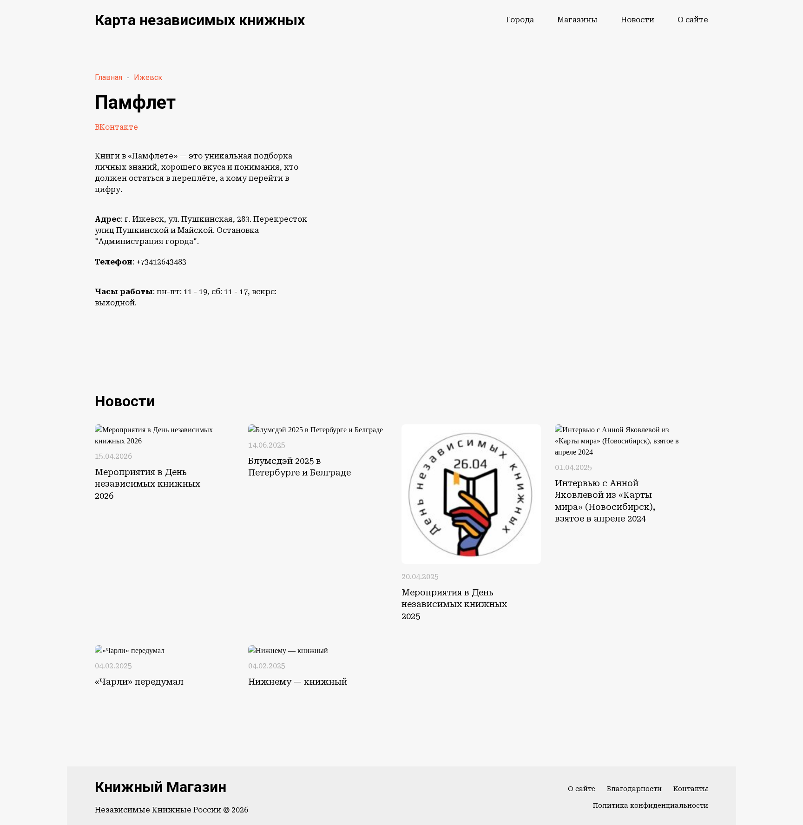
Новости (637, 19)
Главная (108, 77)
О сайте (693, 19)
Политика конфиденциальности (650, 805)
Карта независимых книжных (200, 20)
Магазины (577, 19)
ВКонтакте (116, 127)
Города (520, 19)
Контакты (690, 788)
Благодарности (634, 788)
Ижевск (148, 77)
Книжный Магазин (160, 787)
